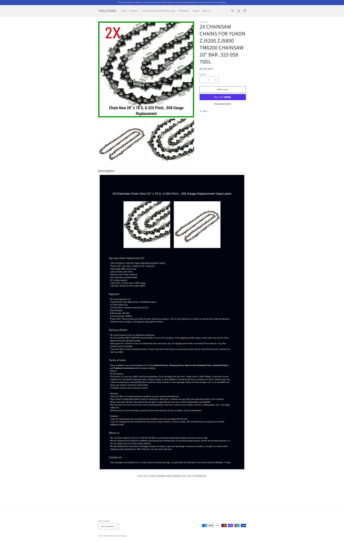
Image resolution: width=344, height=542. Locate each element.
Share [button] (205, 111)
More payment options (222, 103)
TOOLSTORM (108, 536)
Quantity (203, 74)
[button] (134, 11)
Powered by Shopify (119, 536)
